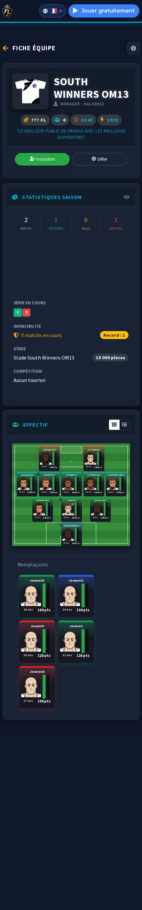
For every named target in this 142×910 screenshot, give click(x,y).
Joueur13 (37, 595)
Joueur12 (76, 595)
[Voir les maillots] (30, 91)
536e (86, 120)
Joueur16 (37, 686)
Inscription (45, 159)
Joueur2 (76, 641)
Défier (102, 159)
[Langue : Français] (52, 11)
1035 (112, 120)
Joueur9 (37, 641)
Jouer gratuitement (107, 11)
